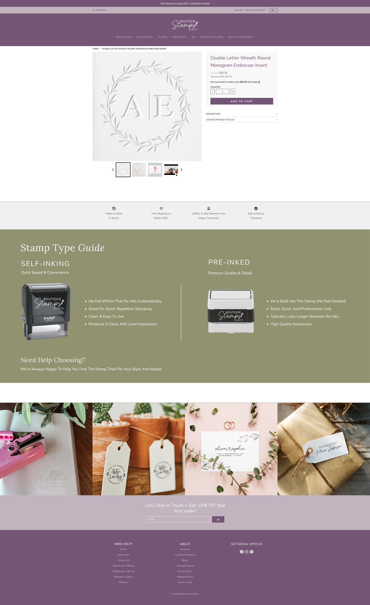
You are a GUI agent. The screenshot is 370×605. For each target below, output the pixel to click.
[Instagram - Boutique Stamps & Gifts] (247, 552)
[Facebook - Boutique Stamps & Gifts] (242, 552)
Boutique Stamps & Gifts (188, 594)
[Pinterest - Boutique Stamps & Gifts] (252, 552)
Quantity (215, 87)
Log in (238, 10)
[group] (123, 169)
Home (95, 48)
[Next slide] (181, 170)
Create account (255, 10)
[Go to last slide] (113, 170)
